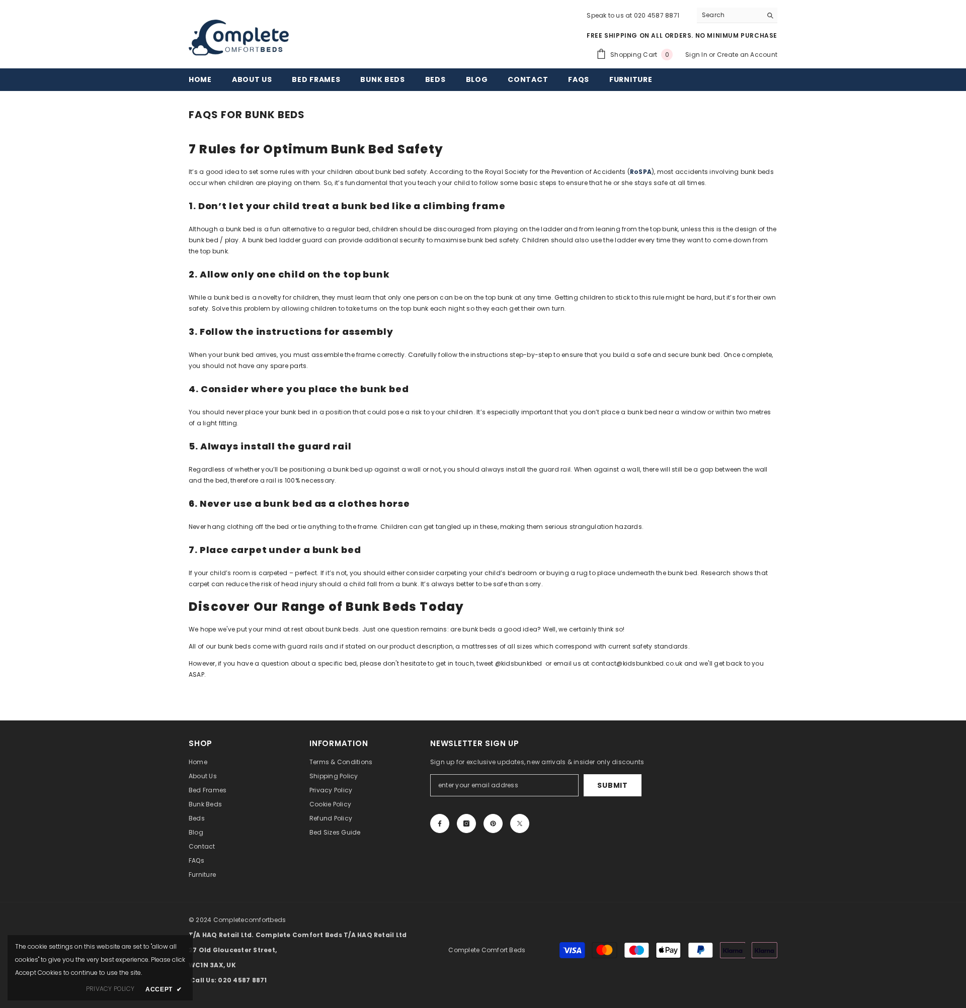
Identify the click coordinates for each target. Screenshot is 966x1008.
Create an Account (747, 54)
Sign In (697, 54)
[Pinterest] (493, 823)
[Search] (737, 15)
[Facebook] (439, 823)
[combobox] (729, 15)
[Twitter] (519, 823)
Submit (612, 785)
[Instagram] (466, 823)
